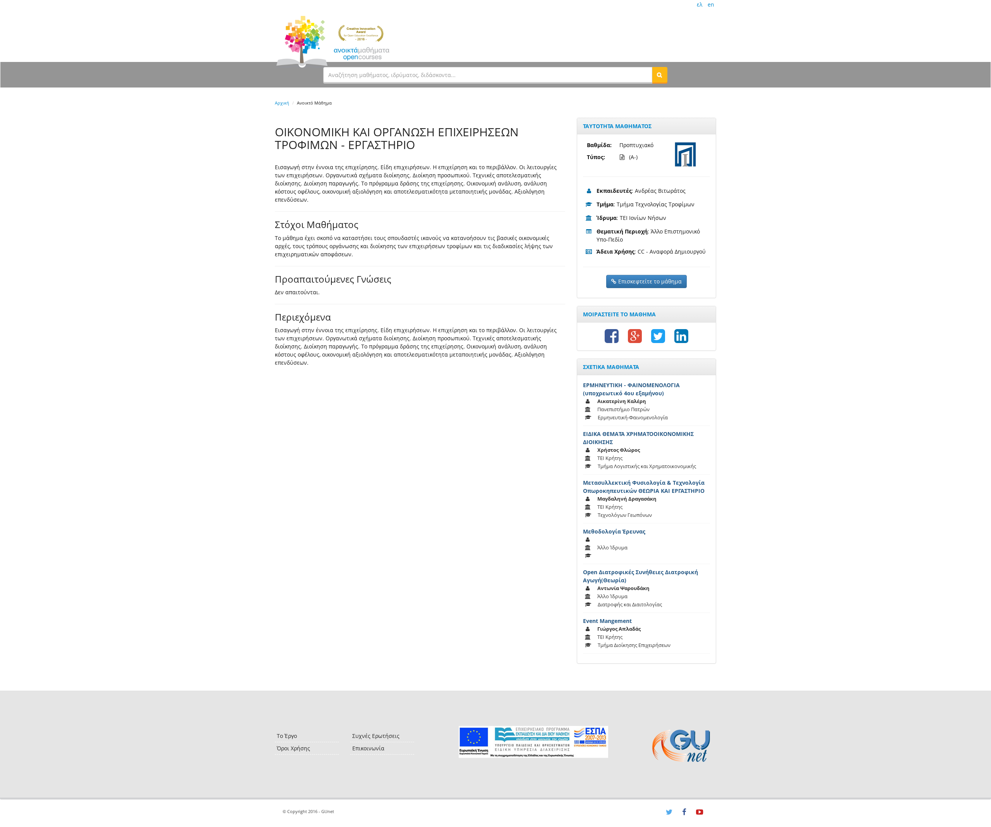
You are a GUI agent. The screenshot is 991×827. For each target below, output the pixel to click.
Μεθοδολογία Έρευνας (614, 531)
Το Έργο (287, 735)
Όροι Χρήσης (293, 748)
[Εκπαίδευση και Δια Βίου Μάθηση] (533, 742)
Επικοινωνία (368, 748)
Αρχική (282, 103)
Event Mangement (607, 621)
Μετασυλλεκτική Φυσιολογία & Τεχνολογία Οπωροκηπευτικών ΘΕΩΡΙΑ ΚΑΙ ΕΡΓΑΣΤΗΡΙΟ (644, 486)
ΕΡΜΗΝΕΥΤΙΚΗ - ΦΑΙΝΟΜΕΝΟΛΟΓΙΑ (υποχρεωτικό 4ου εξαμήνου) (631, 389)
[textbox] (487, 74)
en (711, 4)
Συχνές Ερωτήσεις (375, 735)
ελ (699, 4)
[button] (659, 74)
